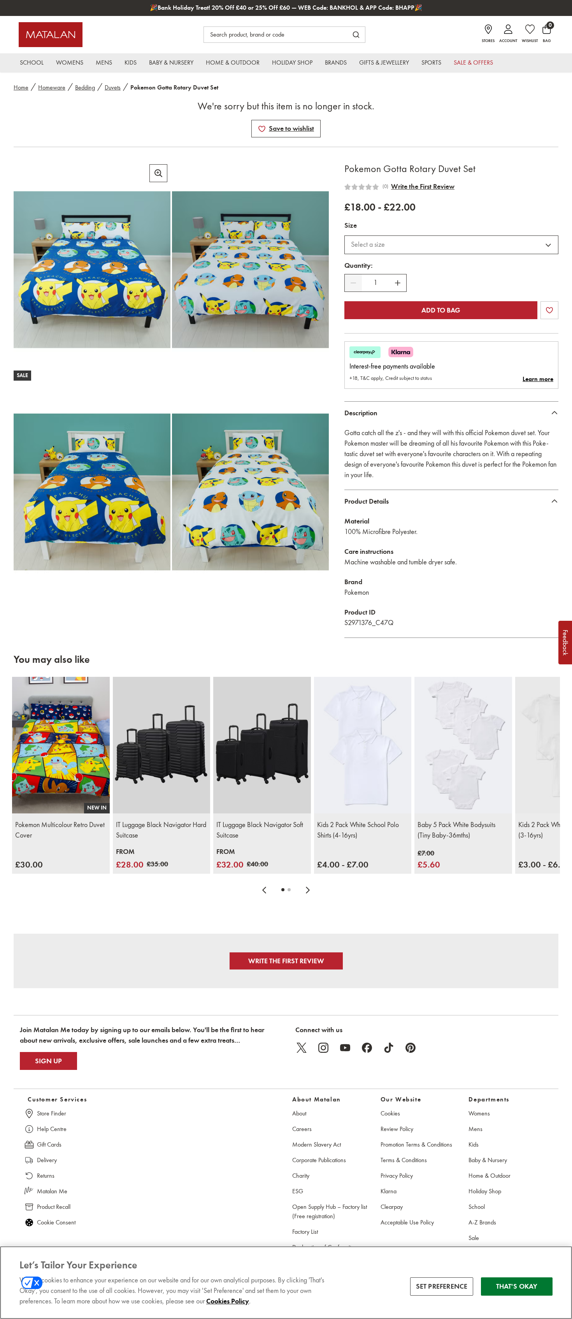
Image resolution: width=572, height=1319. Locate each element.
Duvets (113, 87)
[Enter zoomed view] (158, 173)
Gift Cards (49, 1144)
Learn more (538, 379)
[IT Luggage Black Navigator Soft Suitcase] (262, 745)
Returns (45, 1175)
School (476, 1206)
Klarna (389, 1191)
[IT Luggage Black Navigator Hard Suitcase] (162, 745)
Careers (302, 1129)
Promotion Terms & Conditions (416, 1144)
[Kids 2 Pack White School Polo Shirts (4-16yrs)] (363, 745)
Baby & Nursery (487, 1160)
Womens (479, 1113)
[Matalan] (51, 34)
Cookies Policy (227, 1301)
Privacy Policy (397, 1175)
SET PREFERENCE (442, 1286)
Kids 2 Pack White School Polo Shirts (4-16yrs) (358, 830)
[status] (375, 282)
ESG (297, 1191)
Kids (473, 1144)
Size (350, 225)
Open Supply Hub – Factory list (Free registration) (329, 1211)
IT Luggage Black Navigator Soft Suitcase (259, 830)
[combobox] (451, 244)
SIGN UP (48, 1061)
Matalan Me (52, 1191)
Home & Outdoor (489, 1175)
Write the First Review (422, 186)
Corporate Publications (319, 1160)
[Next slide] (307, 889)
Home (21, 87)
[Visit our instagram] (323, 1048)
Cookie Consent (56, 1222)
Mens (475, 1129)
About (299, 1113)
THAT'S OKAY (517, 1286)
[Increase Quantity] (397, 283)
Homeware (51, 87)
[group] (29, 865)
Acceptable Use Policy (407, 1222)
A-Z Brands (482, 1222)
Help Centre (52, 1129)
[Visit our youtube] (345, 1048)
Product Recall (53, 1206)
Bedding (85, 87)
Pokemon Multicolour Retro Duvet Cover (60, 830)
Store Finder (51, 1113)
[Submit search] (356, 34)
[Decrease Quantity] (353, 283)
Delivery (47, 1160)
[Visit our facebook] (367, 1048)
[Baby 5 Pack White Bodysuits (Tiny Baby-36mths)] (463, 745)
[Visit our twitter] (301, 1048)
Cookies (390, 1113)
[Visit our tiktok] (389, 1048)
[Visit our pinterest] (410, 1048)
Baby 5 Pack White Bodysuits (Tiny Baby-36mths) (456, 830)
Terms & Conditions (404, 1160)
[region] (286, 1282)
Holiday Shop (484, 1191)
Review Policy (397, 1129)
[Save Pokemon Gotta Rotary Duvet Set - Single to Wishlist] (262, 129)
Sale (473, 1238)
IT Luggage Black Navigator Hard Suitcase (161, 830)
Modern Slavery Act (316, 1144)
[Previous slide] (264, 889)
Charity (300, 1175)
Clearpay (392, 1206)
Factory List (305, 1231)
